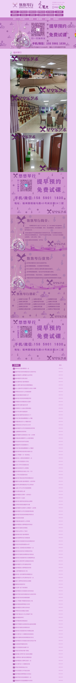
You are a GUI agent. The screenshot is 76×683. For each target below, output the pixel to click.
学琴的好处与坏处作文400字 (23, 425)
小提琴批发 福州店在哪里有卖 (23, 657)
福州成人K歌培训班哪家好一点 (23, 458)
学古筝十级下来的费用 (21, 587)
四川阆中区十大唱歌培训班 (22, 664)
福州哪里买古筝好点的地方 (22, 607)
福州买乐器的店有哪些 (21, 528)
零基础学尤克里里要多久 (22, 445)
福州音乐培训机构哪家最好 (22, 597)
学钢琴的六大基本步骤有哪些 (23, 408)
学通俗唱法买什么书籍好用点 (23, 421)
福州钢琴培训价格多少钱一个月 (23, 471)
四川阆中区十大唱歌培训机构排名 (24, 634)
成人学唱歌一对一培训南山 (22, 454)
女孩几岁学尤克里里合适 (22, 464)
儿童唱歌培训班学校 (20, 431)
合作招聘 (47, 19)
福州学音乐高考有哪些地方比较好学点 (25, 371)
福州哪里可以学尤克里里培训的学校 (25, 428)
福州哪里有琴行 (19, 617)
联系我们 (56, 19)
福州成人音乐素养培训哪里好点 (23, 574)
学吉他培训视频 (19, 518)
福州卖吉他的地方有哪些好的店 (23, 551)
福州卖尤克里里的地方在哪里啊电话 (25, 557)
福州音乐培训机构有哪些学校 (23, 398)
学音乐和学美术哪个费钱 (22, 650)
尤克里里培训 (50, 15)
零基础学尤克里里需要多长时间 (23, 680)
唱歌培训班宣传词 (20, 584)
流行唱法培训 (24, 12)
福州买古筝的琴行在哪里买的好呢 (24, 561)
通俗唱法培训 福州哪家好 (22, 534)
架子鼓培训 (50, 12)
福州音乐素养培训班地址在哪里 (23, 501)
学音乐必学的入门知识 (21, 531)
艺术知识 (16, 365)
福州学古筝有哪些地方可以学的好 (24, 484)
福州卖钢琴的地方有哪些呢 (22, 538)
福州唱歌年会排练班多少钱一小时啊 (25, 435)
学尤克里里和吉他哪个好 (22, 647)
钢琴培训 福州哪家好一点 (22, 368)
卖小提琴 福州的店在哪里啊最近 (24, 385)
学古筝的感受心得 (20, 491)
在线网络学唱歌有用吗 (21, 644)
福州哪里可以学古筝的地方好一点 (24, 577)
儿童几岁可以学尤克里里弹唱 (23, 488)
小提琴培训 (41, 15)
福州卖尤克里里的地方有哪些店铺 (24, 630)
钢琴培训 (14, 15)
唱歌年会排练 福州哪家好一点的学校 (25, 481)
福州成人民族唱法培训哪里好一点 (24, 547)
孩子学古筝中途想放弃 (21, 411)
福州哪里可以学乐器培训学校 (23, 564)
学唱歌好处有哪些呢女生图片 (23, 401)
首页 (14, 19)
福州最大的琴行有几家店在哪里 (23, 654)
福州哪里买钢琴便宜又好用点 (23, 674)
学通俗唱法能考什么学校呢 (22, 521)
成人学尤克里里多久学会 (22, 461)
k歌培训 (14, 12)
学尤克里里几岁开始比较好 (22, 670)
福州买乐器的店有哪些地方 (22, 627)
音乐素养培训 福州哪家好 (22, 381)
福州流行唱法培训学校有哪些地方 (24, 478)
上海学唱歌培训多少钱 (21, 571)
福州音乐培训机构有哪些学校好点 (24, 514)
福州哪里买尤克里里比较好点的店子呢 (25, 640)
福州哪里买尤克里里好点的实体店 (24, 591)
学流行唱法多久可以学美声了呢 (23, 614)
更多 (60, 365)
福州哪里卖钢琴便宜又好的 (22, 604)
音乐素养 (59, 12)
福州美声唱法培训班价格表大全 (23, 451)
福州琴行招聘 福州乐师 (21, 405)
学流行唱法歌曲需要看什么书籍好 (24, 448)
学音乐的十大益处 (20, 498)
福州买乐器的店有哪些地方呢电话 (24, 554)
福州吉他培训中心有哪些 (22, 468)
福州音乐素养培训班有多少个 (23, 415)
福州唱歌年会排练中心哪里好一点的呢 (25, 508)
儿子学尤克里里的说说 (21, 474)
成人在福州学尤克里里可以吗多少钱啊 (25, 388)
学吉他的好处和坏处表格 (22, 441)
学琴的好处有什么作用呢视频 (23, 391)
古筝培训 (32, 15)
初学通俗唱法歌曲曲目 (21, 621)
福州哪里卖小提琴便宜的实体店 (23, 524)
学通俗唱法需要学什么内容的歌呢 (24, 438)
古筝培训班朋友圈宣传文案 (22, 504)
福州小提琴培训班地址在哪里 (23, 581)
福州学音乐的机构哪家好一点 (23, 677)
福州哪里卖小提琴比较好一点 (23, 660)
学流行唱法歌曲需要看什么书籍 (23, 418)
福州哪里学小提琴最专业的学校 (23, 375)
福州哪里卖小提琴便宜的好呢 (23, 567)
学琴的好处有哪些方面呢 (22, 611)
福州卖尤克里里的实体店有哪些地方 (25, 541)
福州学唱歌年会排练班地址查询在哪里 (25, 624)
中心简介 (22, 19)
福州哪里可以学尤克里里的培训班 (24, 511)
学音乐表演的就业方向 (21, 667)
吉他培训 (23, 15)
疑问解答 (39, 19)
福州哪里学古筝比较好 (21, 378)
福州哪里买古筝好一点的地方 (23, 494)
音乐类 (31, 19)
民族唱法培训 (32, 12)
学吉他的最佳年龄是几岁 (22, 395)
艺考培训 (59, 15)
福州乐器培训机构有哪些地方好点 (24, 637)
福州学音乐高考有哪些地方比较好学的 (25, 594)
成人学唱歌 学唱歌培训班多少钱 (24, 601)
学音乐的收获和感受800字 (22, 544)
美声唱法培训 (41, 12)
